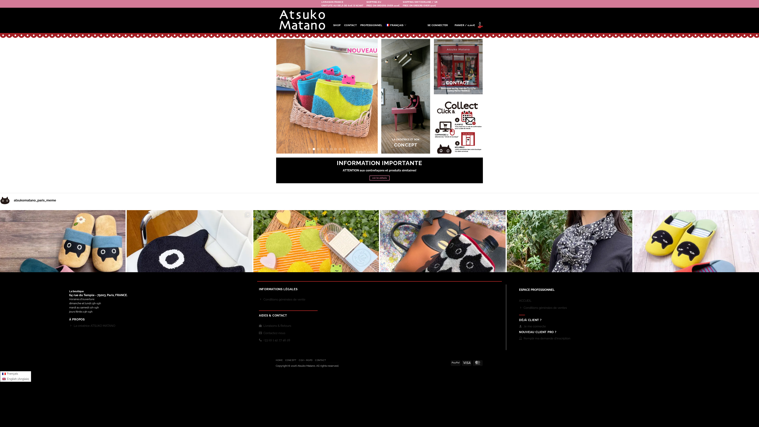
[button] (438, 25)
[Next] (370, 96)
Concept (290, 360)
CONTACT (350, 25)
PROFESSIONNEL (371, 25)
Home (279, 360)
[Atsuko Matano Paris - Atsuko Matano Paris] (301, 20)
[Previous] (283, 96)
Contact (320, 360)
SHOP (337, 25)
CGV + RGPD (306, 360)
